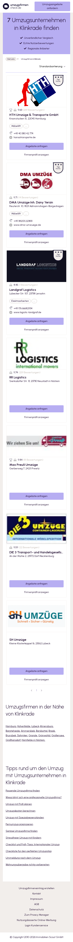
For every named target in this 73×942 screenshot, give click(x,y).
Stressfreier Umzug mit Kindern (23, 837)
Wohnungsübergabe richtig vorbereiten (27, 864)
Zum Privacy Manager (36, 914)
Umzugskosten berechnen (20, 810)
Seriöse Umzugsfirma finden (22, 830)
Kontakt (36, 893)
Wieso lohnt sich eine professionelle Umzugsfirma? (34, 797)
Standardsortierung (50, 66)
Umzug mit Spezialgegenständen (25, 817)
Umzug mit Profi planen (19, 804)
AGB (36, 904)
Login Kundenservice (36, 925)
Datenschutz (36, 909)
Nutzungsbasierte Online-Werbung (36, 920)
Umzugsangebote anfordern (52, 6)
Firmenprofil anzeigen (36, 154)
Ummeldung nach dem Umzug (23, 857)
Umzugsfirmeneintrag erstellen (36, 888)
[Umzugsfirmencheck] (16, 6)
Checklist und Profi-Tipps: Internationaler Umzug (33, 844)
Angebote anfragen (36, 146)
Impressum (36, 898)
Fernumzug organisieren (19, 824)
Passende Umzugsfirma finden (23, 790)
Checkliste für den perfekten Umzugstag (29, 851)
